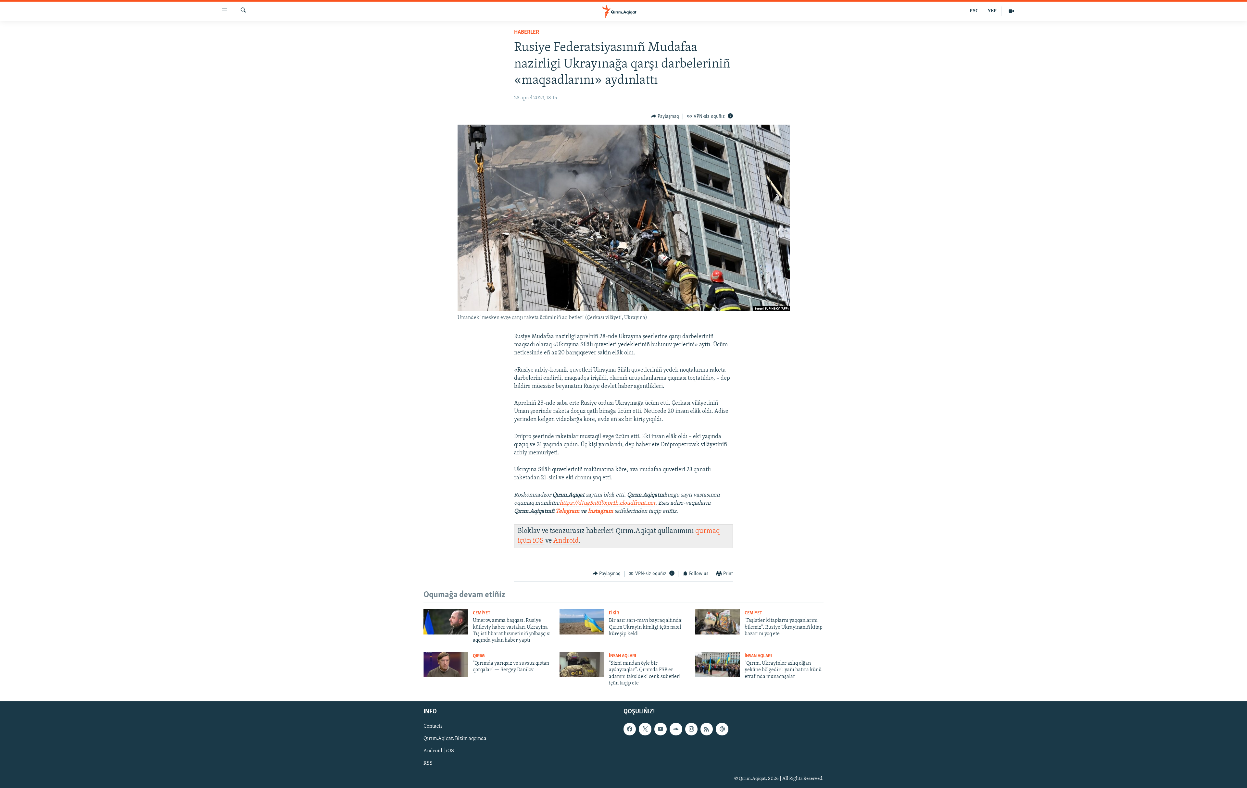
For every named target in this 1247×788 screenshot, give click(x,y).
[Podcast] (722, 729)
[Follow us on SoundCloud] (676, 729)
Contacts (433, 726)
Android (566, 540)
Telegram (567, 511)
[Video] (1011, 11)
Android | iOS (438, 751)
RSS (428, 763)
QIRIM (479, 656)
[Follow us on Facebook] (630, 729)
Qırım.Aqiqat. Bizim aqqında (454, 739)
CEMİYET (481, 613)
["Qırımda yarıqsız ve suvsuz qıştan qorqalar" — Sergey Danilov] (445, 664)
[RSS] (706, 729)
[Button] (665, 116)
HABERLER (526, 32)
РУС (974, 11)
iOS (538, 540)
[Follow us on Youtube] (660, 729)
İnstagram (601, 511)
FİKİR (614, 613)
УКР (992, 11)
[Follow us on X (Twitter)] (645, 729)
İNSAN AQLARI (622, 656)
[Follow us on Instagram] (691, 729)
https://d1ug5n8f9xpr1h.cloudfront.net (607, 503)
